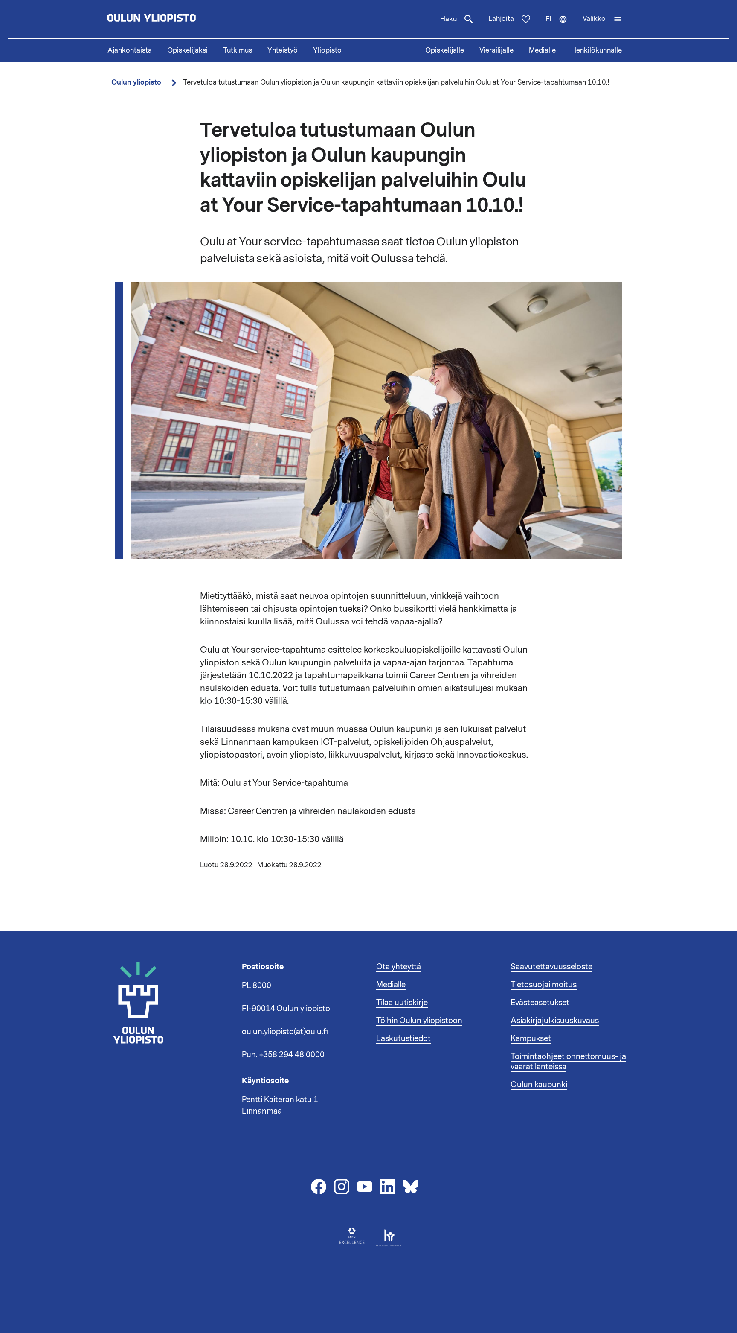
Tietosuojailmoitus (544, 984)
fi (560, 26)
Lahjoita (501, 18)
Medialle (542, 50)
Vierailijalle (496, 50)
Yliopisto (327, 50)
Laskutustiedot (403, 1038)
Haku (448, 19)
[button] (602, 19)
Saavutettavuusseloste (551, 966)
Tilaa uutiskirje (402, 1002)
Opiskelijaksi (187, 50)
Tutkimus (237, 50)
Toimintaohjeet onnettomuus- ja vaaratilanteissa (568, 1061)
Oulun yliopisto (136, 82)
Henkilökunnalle (596, 50)
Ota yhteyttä (398, 966)
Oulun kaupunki (539, 1084)
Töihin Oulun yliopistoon (419, 1020)
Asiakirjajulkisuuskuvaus (555, 1020)
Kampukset (531, 1038)
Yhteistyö (282, 50)
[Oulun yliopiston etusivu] (179, 19)
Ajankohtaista (129, 50)
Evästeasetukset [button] (540, 1002)
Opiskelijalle (444, 50)
